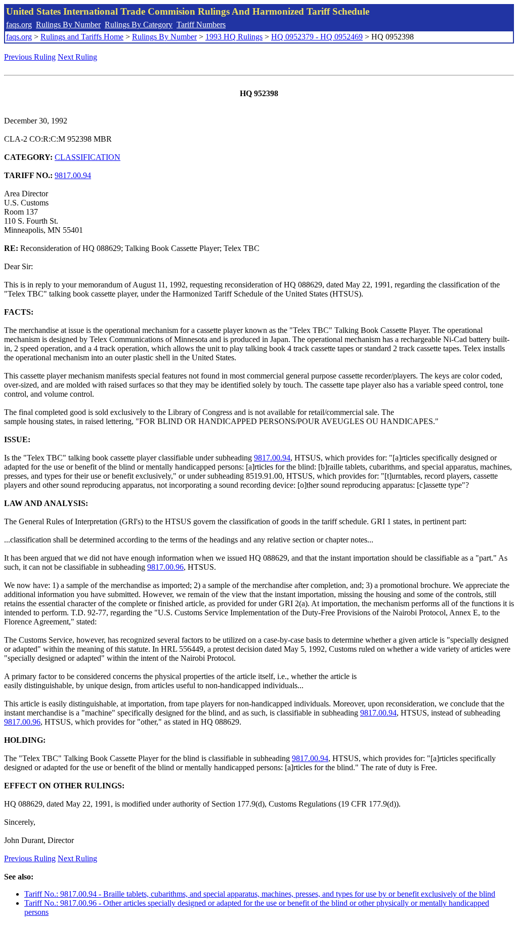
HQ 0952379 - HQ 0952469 (317, 36)
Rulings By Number (68, 24)
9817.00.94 (73, 175)
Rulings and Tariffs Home (81, 36)
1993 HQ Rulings (234, 36)
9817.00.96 (165, 567)
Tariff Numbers (201, 24)
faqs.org (19, 24)
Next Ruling (77, 57)
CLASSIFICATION (87, 157)
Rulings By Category (138, 24)
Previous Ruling (30, 57)
